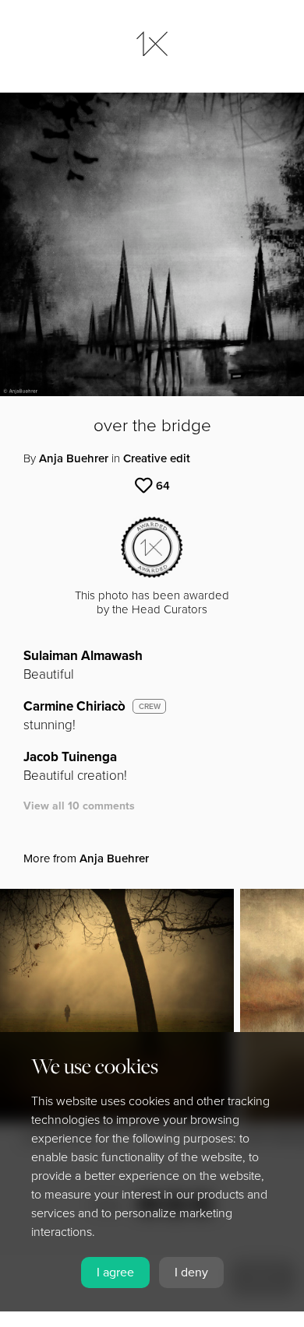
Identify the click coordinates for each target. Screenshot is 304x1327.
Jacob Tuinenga (70, 757)
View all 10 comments (79, 806)
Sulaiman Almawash (83, 656)
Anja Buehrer (73, 458)
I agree (115, 1272)
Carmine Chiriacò (74, 706)
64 (163, 486)
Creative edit (156, 458)
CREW (150, 706)
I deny (191, 1272)
